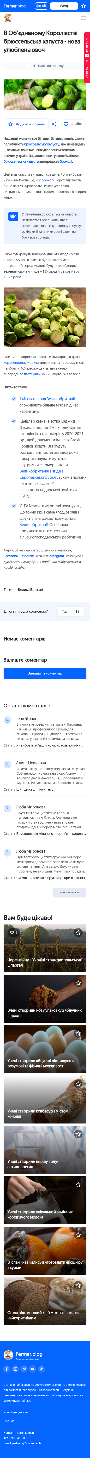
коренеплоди (14, 363)
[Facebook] (6, 1369)
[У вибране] (78, 932)
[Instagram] (15, 1369)
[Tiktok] (41, 1369)
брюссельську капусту (41, 144)
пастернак (32, 374)
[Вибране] (83, 6)
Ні (77, 611)
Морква (33, 363)
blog (15, 6)
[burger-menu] (83, 18)
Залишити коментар (45, 673)
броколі (66, 162)
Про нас (9, 1421)
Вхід (64, 6)
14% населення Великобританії (47, 399)
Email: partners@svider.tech (22, 1443)
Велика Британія (31, 590)
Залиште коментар (25, 660)
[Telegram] (24, 1369)
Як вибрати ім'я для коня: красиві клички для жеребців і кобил (48, 746)
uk (43, 7)
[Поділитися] (54, 124)
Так (64, 611)
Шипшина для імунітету (34, 790)
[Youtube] (32, 1369)
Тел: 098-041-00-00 (16, 1438)
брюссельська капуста (21, 162)
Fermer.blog (8, 18)
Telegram (27, 556)
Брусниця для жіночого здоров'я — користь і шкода (50, 834)
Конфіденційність (16, 1412)
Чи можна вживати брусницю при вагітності (51, 878)
